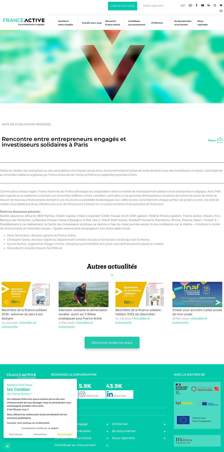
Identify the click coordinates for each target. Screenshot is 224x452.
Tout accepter (65, 434)
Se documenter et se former (182, 23)
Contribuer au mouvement (136, 23)
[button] (218, 139)
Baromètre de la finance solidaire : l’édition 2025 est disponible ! (138, 312)
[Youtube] (182, 5)
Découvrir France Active (112, 23)
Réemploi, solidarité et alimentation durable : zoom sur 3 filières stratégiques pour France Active (83, 314)
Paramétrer (40, 434)
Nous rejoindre (203, 23)
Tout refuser (15, 434)
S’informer (157, 23)
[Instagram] (215, 5)
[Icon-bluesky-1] (221, 5)
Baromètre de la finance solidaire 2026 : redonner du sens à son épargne (24, 314)
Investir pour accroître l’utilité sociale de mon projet (197, 312)
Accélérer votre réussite (65, 23)
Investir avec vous (92, 23)
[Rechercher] (172, 6)
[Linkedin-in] (208, 5)
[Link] (221, 10)
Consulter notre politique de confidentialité (28, 423)
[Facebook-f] (190, 5)
